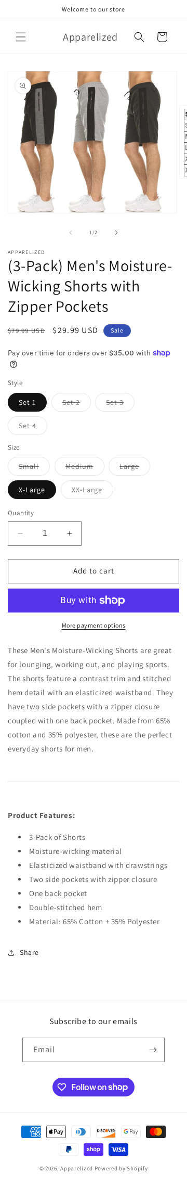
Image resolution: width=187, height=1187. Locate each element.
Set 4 (33, 427)
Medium (84, 468)
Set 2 (76, 404)
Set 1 (27, 402)
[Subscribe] (152, 1050)
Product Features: (41, 815)
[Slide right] (116, 232)
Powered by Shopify (121, 1168)
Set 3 (120, 404)
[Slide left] (70, 232)
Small (34, 468)
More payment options (94, 625)
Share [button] (29, 952)
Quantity (21, 512)
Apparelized (76, 1168)
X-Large (32, 489)
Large (134, 468)
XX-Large (92, 491)
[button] (20, 36)
